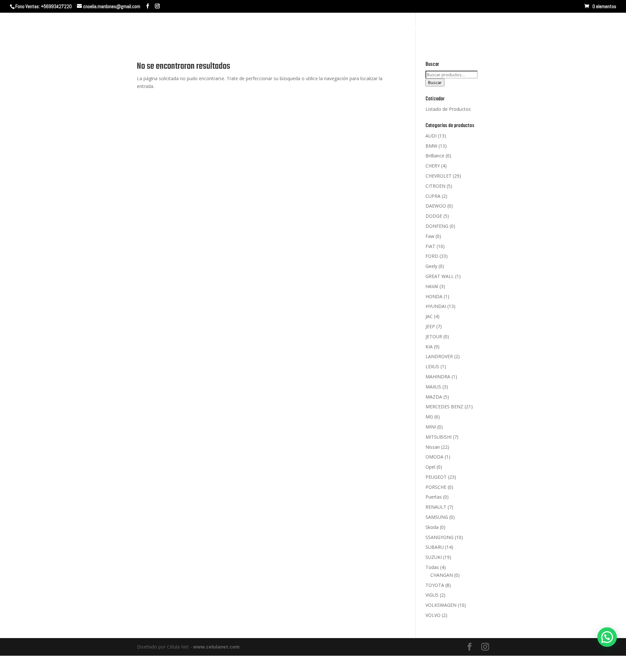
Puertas (433, 497)
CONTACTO (520, 28)
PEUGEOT (436, 477)
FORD (431, 256)
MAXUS (433, 387)
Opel (430, 467)
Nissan (432, 447)
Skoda (432, 527)
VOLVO (432, 615)
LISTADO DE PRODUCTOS (572, 28)
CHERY (432, 166)
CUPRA (432, 196)
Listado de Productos (448, 109)
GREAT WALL (439, 276)
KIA (429, 346)
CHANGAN (441, 575)
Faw (429, 236)
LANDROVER (439, 356)
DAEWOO (435, 206)
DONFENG (436, 226)
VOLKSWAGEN (440, 605)
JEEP (430, 326)
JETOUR (433, 336)
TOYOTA (434, 585)
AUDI (431, 136)
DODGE (433, 216)
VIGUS (432, 595)
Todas (432, 567)
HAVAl (431, 286)
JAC (429, 316)
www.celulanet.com (216, 647)
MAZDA (433, 397)
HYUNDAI (435, 306)
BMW (431, 146)
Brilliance (434, 156)
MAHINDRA (437, 376)
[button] (607, 637)
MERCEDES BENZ (444, 406)
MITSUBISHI (438, 437)
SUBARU (434, 547)
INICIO (418, 28)
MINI (430, 427)
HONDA (433, 296)
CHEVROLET (438, 176)
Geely (431, 266)
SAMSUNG (436, 517)
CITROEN (435, 186)
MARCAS (481, 28)
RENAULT (435, 507)
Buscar (435, 82)
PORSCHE (435, 487)
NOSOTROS (448, 28)
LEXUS (432, 366)
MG (429, 417)
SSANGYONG (439, 537)
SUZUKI (433, 557)
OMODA (434, 457)
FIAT (430, 246)
